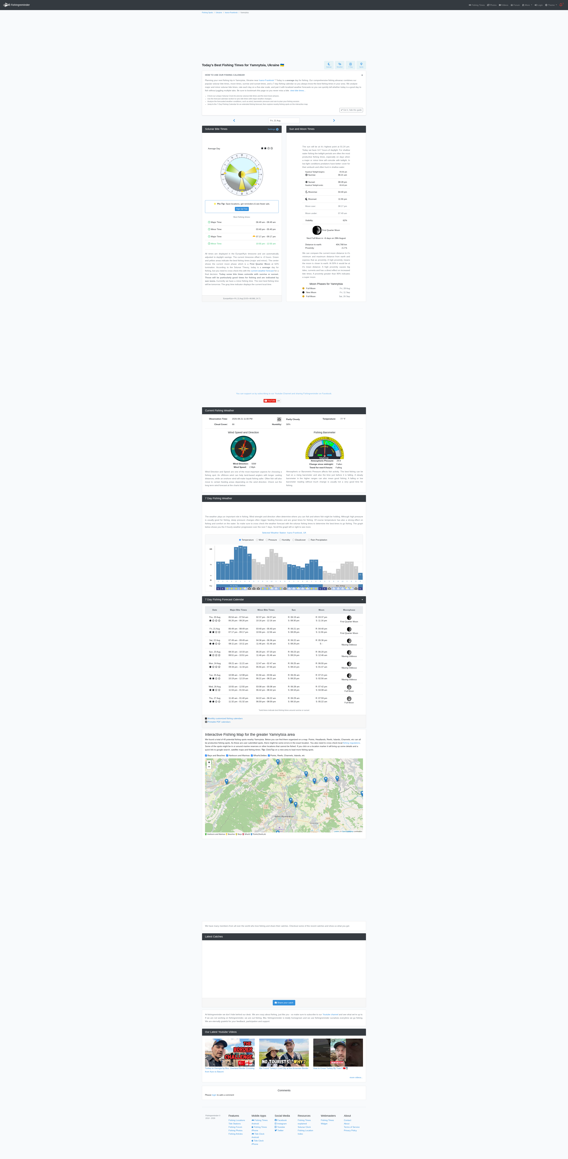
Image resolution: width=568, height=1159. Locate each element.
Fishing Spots (207, 12)
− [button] (209, 767)
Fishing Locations (237, 1120)
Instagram (282, 1123)
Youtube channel (330, 1014)
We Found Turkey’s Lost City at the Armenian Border (283, 1068)
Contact (347, 1120)
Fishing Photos (235, 1130)
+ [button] (209, 762)
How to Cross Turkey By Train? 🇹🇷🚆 (330, 1068)
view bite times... (298, 90)
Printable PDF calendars (219, 722)
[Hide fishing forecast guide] (362, 75)
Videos (504, 5)
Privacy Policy (350, 1130)
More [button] (527, 5)
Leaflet (336, 831)
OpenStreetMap (347, 831)
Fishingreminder (20, 4)
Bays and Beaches (216, 755)
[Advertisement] (284, 36)
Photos (493, 5)
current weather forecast (262, 271)
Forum (516, 5)
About (346, 1123)
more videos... (356, 1077)
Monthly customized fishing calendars (225, 718)
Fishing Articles (236, 1134)
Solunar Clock (304, 1127)
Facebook (282, 1120)
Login (540, 5)
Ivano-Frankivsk (231, 12)
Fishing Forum (235, 1127)
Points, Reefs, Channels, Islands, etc (287, 755)
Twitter (280, 1130)
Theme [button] (551, 5)
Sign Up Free (241, 209)
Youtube (281, 1127)
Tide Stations (235, 1123)
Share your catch (285, 1002)
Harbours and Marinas (239, 755)
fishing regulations (351, 743)
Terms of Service (352, 1127)
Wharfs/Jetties (260, 755)
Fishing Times (478, 5)
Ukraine (219, 12)
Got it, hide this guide (352, 110)
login (214, 1095)
